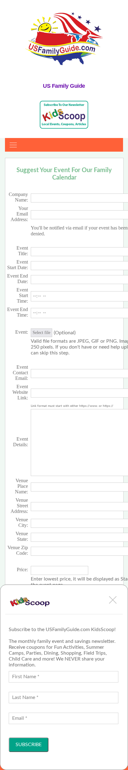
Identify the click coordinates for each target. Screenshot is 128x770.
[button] (113, 600)
